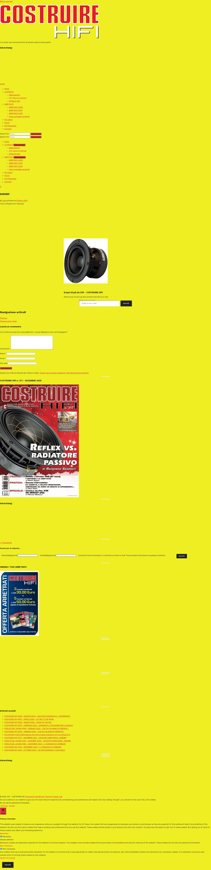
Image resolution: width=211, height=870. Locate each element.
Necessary (7, 837)
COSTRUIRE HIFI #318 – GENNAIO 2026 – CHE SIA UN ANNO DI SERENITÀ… (34, 732)
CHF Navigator (10, 126)
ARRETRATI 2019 (16, 110)
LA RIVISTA (8, 92)
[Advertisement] (66, 67)
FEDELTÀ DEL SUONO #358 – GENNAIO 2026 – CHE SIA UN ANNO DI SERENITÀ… (36, 729)
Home (6, 89)
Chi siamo (8, 120)
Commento (5, 349)
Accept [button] (12, 806)
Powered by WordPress (35, 797)
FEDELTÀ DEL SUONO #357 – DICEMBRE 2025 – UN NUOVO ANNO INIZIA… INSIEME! (37, 741)
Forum (7, 123)
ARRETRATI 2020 (16, 107)
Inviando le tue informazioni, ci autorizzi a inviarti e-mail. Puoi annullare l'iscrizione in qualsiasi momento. (122, 555)
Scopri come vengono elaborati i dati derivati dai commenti (64, 373)
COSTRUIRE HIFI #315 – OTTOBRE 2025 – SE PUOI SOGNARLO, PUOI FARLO (34, 750)
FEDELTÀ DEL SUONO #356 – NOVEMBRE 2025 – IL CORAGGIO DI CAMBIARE (35, 744)
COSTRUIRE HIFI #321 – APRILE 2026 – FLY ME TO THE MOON (29, 719)
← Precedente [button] (6, 543)
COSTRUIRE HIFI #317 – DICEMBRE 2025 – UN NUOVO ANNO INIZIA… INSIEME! (35, 738)
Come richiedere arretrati (19, 117)
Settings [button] (4, 806)
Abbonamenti (14, 95)
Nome (3, 354)
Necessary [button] (4, 833)
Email (3, 358)
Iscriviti (126, 303)
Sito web (3, 363)
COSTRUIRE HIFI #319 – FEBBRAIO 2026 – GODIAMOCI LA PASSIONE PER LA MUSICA (38, 725)
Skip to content (6, 1)
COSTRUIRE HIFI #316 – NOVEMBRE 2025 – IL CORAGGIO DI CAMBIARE (32, 747)
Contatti (7, 129)
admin (5, 201)
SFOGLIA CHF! (14, 101)
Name (9, 555)
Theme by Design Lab (53, 797)
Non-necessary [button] (6, 846)
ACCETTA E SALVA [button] (7, 858)
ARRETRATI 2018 (16, 113)
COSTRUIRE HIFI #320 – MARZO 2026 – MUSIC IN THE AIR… (28, 722)
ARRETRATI (9, 104)
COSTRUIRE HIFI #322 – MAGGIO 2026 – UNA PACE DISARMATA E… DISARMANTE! (37, 716)
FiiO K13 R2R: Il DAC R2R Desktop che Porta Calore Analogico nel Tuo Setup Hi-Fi (37, 735)
